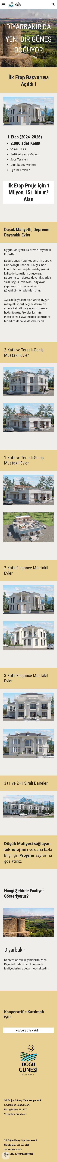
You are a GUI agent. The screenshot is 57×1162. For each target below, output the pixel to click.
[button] (4, 4)
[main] (28, 39)
